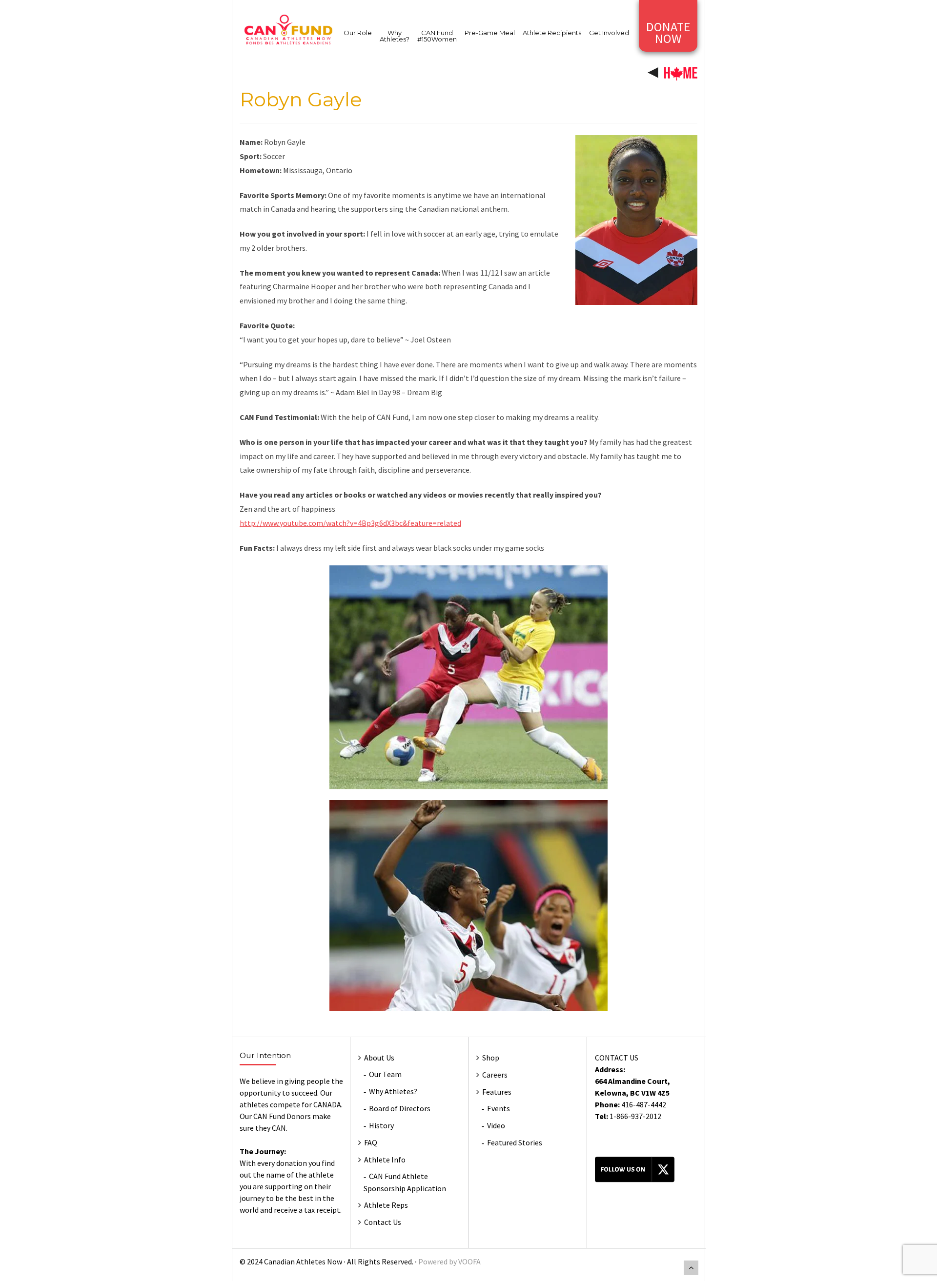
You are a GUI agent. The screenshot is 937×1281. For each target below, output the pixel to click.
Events (498, 1108)
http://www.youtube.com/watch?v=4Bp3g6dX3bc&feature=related (350, 523)
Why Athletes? (394, 36)
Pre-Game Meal (490, 33)
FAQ (370, 1142)
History (381, 1125)
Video (496, 1125)
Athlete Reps (386, 1205)
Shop (490, 1057)
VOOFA (469, 1261)
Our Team (385, 1074)
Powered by (438, 1261)
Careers (495, 1075)
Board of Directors (399, 1108)
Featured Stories (514, 1142)
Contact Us (382, 1222)
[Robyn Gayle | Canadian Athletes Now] (288, 29)
